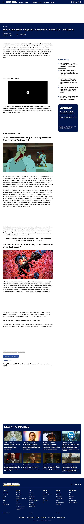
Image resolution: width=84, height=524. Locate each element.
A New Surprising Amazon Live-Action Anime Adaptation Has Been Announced (12, 447)
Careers (43, 517)
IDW (3, 502)
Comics (21, 2)
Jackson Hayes (7, 33)
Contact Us (22, 517)
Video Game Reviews (47, 494)
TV (30, 2)
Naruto (57, 500)
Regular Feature (21, 352)
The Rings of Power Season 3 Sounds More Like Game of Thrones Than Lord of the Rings (69, 90)
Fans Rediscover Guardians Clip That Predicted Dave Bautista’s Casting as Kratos (31, 467)
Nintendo (45, 496)
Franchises (73, 490)
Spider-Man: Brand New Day (21, 499)
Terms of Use (68, 127)
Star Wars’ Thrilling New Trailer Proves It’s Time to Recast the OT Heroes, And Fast (68, 81)
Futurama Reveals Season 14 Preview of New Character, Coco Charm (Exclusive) (69, 98)
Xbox (44, 498)
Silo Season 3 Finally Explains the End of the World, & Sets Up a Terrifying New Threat (51, 467)
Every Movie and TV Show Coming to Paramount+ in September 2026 (26, 365)
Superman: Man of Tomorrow (20, 508)
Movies (26, 2)
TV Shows (5, 26)
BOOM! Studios (6, 504)
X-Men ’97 (31, 498)
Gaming (35, 2)
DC (3, 498)
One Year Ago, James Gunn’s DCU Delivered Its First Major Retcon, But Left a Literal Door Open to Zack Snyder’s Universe (70, 447)
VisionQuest (32, 506)
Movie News (18, 492)
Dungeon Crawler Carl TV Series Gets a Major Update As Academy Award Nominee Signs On (69, 73)
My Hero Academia (60, 502)
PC (43, 502)
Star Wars (71, 496)
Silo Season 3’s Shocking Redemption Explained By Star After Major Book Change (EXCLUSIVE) (13, 468)
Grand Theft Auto (73, 502)
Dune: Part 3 (19, 504)
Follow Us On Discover (10, 356)
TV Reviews (32, 494)
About (37, 517)
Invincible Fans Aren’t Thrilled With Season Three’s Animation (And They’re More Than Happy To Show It (32, 239)
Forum (52, 2)
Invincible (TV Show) (7, 352)
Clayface (18, 502)
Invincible (22, 44)
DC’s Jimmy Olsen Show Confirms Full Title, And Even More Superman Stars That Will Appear (32, 447)
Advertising (30, 517)
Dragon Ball (58, 494)
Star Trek (71, 498)
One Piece (58, 504)
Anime (39, 2)
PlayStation (45, 500)
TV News (31, 492)
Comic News (5, 492)
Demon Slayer (59, 496)
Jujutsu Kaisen (59, 498)
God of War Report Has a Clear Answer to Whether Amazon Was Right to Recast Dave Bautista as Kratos (51, 447)
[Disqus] (28, 385)
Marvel (4, 496)
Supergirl (18, 496)
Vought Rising (32, 504)
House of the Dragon (34, 500)
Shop (30, 513)
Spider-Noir (31, 496)
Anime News (58, 492)
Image (4, 500)
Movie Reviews (19, 494)
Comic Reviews (6, 494)
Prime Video (14, 352)
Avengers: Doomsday (20, 506)
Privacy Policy (68, 128)
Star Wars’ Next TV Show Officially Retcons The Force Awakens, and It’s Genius (68, 65)
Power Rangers (72, 500)
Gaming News (46, 492)
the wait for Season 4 (39, 50)
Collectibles (46, 2)
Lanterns (31, 502)
